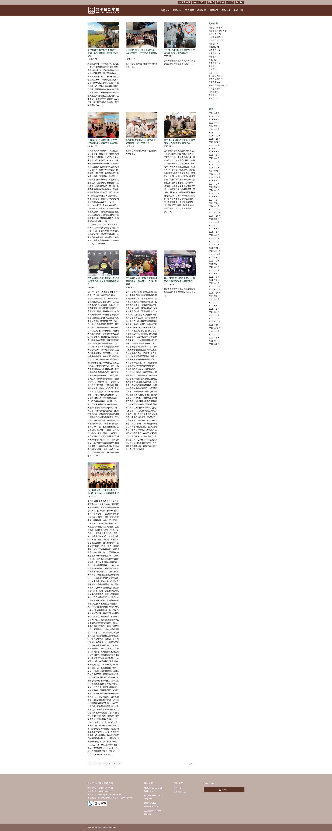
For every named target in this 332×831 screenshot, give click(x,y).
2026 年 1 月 (214, 132)
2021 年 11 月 (215, 289)
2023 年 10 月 (215, 216)
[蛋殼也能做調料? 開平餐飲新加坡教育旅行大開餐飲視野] (141, 125)
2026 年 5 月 (214, 119)
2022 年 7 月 (214, 264)
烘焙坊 (212, 72)
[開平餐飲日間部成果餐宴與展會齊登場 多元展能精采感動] (180, 35)
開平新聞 (212, 44)
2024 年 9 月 (214, 180)
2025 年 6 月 (214, 151)
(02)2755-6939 (105, 788)
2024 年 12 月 (215, 171)
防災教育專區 (214, 79)
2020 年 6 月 (214, 338)
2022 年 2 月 (214, 280)
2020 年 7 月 (214, 334)
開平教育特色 (214, 27)
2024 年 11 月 (215, 174)
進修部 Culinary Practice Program (151, 804)
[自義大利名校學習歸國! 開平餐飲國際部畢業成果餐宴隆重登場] (103, 125)
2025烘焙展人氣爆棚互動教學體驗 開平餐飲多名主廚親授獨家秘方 (103, 281)
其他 (211, 60)
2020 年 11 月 (215, 325)
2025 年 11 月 (215, 139)
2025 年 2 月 (214, 164)
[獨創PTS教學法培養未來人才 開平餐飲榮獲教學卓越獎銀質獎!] (180, 263)
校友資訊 (212, 53)
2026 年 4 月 (214, 123)
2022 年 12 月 (215, 248)
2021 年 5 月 (214, 309)
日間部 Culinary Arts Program (153, 797)
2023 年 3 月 (214, 238)
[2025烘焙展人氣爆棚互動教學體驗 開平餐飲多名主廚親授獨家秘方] (103, 263)
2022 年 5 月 (214, 270)
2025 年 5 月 (214, 155)
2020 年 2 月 (214, 344)
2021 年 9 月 (214, 296)
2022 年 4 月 (214, 273)
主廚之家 (212, 63)
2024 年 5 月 (214, 193)
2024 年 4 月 (214, 196)
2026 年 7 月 (214, 113)
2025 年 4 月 (214, 158)
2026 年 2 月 (214, 129)
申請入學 (178, 788)
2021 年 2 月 (214, 315)
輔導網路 (212, 92)
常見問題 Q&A (180, 792)
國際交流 (212, 50)
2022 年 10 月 (215, 254)
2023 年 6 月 (214, 228)
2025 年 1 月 (214, 168)
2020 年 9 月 (214, 331)
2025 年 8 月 (214, 145)
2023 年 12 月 (215, 209)
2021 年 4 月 (214, 312)
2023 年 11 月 (215, 212)
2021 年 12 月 (215, 286)
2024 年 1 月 (214, 206)
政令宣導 (212, 82)
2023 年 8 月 (214, 222)
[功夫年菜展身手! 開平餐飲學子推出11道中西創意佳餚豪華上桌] (103, 475)
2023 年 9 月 (214, 219)
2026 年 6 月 (214, 116)
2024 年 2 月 (214, 203)
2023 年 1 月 (214, 244)
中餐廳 (212, 66)
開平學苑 (212, 56)
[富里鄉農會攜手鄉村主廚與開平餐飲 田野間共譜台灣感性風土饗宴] (103, 35)
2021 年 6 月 (214, 305)
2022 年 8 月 (214, 261)
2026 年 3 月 (214, 126)
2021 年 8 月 (214, 299)
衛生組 (212, 95)
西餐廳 (212, 69)
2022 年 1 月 (214, 283)
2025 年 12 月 (215, 136)
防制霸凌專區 (214, 37)
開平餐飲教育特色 (216, 31)
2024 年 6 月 (214, 190)
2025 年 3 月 (214, 161)
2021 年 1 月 (214, 318)
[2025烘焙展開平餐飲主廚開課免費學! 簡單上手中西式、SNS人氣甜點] (141, 263)
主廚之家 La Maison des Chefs (152, 812)
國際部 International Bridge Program (153, 789)
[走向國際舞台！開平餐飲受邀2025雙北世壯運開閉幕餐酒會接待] (141, 35)
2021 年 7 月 (214, 302)
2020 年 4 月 (214, 341)
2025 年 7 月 (214, 148)
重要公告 (212, 34)
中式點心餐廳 (214, 76)
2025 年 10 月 (215, 142)
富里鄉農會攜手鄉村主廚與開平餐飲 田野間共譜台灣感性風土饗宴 (103, 53)
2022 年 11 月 (215, 251)
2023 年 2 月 (214, 241)
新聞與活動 (213, 40)
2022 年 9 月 (214, 257)
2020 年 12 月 (215, 321)
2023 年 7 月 (214, 225)
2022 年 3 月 (214, 277)
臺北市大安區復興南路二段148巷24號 (115, 797)
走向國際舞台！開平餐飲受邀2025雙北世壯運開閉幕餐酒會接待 (141, 53)
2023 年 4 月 (214, 235)
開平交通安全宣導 (216, 85)
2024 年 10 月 (215, 177)
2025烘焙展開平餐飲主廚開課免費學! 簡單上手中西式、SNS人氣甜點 (141, 281)
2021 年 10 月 (215, 293)
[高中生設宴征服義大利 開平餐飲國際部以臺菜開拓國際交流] (180, 125)
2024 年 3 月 (214, 200)
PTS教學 (212, 47)
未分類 (212, 98)
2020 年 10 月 (215, 328)
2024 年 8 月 (214, 184)
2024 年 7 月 (214, 187)
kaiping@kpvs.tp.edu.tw (109, 794)
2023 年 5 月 (214, 232)
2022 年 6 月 (214, 267)
